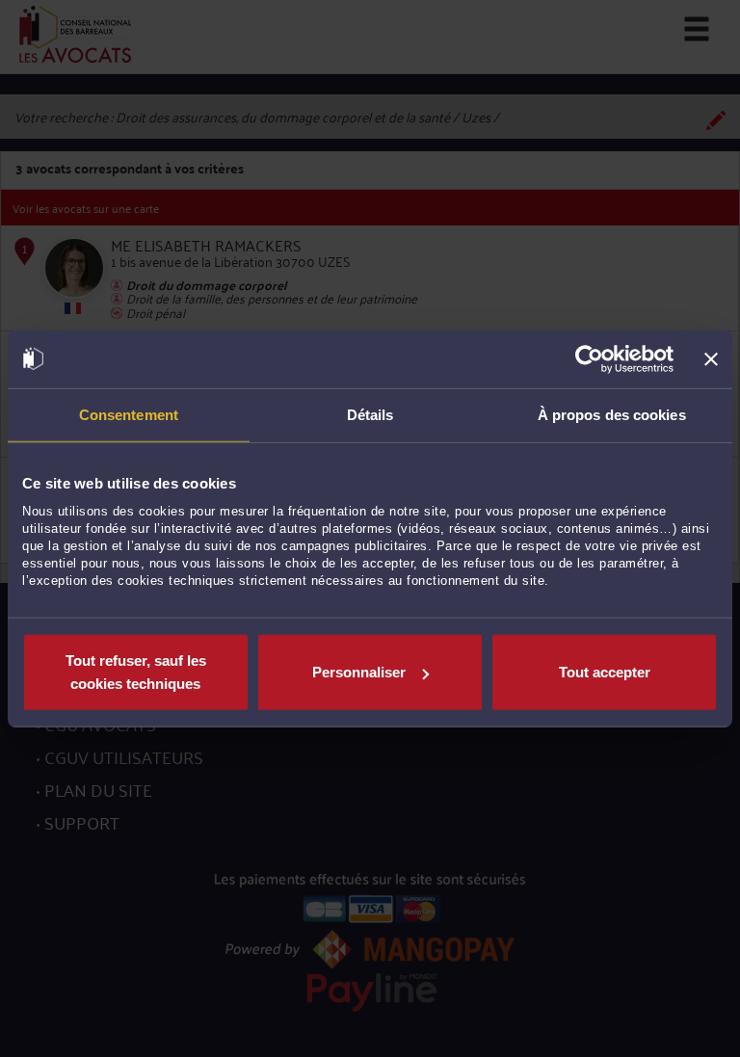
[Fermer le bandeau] (711, 358)
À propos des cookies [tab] (612, 414)
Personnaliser (359, 672)
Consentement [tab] (128, 414)
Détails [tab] (370, 414)
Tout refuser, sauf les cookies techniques (136, 672)
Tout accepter (604, 672)
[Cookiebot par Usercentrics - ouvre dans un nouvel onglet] (589, 358)
